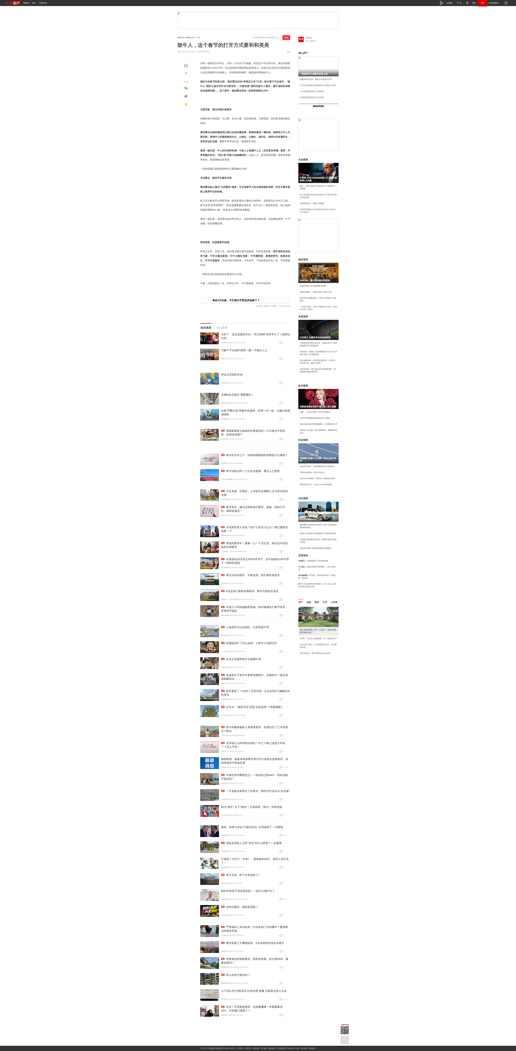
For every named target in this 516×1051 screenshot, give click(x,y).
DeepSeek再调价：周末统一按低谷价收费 (317, 478)
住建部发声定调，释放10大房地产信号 (316, 79)
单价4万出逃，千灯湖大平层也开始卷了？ (236, 300)
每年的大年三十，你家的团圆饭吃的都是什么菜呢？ (257, 455)
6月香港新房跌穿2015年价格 (312, 97)
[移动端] (441, 3)
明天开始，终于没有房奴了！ (243, 875)
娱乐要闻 (303, 385)
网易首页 (26, 3)
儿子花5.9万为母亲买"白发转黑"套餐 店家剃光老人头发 (254, 990)
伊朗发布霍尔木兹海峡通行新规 (313, 286)
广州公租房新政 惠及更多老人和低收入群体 (318, 85)
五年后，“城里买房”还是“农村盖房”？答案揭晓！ (255, 707)
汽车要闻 (303, 498)
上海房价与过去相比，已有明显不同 (247, 627)
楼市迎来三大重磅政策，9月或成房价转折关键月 (255, 943)
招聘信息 (256, 1048)
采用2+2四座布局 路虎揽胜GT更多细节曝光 (318, 533)
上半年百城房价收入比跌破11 (312, 91)
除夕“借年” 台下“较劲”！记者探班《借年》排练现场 (251, 806)
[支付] (467, 3)
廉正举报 (304, 1048)
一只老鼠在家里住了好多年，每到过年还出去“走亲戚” (258, 791)
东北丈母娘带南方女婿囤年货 (243, 659)
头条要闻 (303, 159)
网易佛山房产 (190, 38)
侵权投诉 (312, 1048)
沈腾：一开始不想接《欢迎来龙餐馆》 (316, 412)
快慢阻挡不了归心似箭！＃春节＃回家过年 (251, 643)
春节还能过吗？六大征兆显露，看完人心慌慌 (253, 471)
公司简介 (240, 1048)
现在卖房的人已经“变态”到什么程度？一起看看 (254, 843)
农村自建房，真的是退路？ (242, 906)
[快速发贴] (186, 66)
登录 (482, 3)
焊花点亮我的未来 (232, 374)
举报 (288, 52)
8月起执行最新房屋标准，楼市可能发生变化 (252, 591)
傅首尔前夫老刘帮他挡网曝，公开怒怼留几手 (318, 424)
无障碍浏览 (43, 3)
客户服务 (264, 1048)
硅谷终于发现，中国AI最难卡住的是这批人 (317, 466)
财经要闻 (303, 259)
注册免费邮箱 (493, 3)
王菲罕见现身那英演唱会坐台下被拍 (315, 418)
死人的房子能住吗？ (238, 974)
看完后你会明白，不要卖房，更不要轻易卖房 (253, 575)
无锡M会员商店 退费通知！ (237, 394)
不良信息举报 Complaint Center (288, 1048)
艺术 (325, 602)
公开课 (334, 602)
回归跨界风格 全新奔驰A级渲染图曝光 (316, 548)
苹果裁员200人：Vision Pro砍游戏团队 (316, 484)
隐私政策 (272, 1048)
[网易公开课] (450, 3)
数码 (317, 602)
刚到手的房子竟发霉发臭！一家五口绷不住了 (248, 890)
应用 (33, 3)
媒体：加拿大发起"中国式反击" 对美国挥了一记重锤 (252, 827)
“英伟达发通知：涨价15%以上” (312, 472)
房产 (301, 602)
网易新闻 (309, 38)
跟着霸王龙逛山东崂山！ (310, 608)
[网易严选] (459, 3)
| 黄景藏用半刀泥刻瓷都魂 (313, 561)
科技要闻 (303, 440)
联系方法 (248, 1048)
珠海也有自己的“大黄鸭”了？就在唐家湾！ (317, 614)
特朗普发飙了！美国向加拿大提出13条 (316, 292)
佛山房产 (303, 53)
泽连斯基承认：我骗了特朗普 (312, 203)
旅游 (309, 602)
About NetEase (229, 1048)
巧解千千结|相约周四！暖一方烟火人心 (244, 350)
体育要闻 (303, 316)
